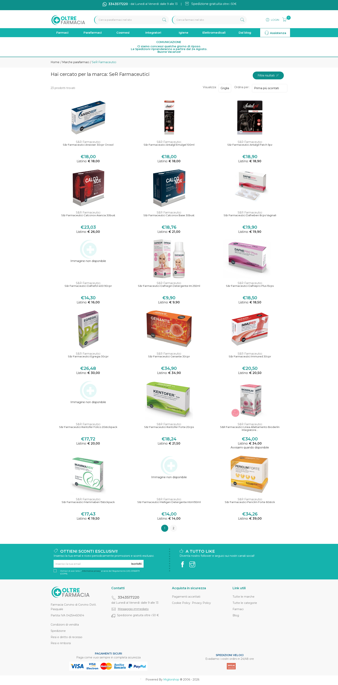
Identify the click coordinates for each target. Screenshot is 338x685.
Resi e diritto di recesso (66, 637)
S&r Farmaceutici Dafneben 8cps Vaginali (250, 215)
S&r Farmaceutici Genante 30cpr (169, 356)
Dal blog (245, 32)
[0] (283, 19)
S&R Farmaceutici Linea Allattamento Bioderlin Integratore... (250, 429)
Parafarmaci (93, 32)
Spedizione (58, 631)
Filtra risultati (267, 75)
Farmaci (62, 32)
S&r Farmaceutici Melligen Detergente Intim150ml (169, 502)
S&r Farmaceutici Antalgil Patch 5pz (249, 144)
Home (55, 62)
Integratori (153, 32)
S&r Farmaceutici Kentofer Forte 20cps (169, 427)
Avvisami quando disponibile (250, 447)
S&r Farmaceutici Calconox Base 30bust (168, 215)
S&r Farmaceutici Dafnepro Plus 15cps (250, 285)
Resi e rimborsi (61, 643)
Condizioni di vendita (65, 624)
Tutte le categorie (245, 603)
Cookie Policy (181, 603)
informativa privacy (91, 571)
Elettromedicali (214, 32)
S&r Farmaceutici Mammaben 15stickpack (88, 502)
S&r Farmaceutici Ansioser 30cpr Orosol (88, 144)
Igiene (183, 32)
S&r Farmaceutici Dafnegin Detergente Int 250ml (169, 285)
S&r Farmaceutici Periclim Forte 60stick (250, 502)
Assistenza (277, 33)
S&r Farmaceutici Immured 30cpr (250, 356)
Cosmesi (122, 32)
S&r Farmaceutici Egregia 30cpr (88, 356)
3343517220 (128, 597)
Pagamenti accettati (186, 596)
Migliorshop (171, 679)
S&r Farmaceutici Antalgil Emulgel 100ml (169, 144)
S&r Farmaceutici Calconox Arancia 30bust (88, 215)
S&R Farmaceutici (88, 142)
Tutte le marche (243, 596)
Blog (236, 615)
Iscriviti (136, 564)
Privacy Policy (201, 603)
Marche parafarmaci (75, 62)
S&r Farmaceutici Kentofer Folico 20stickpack (88, 427)
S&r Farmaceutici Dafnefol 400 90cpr (88, 285)
